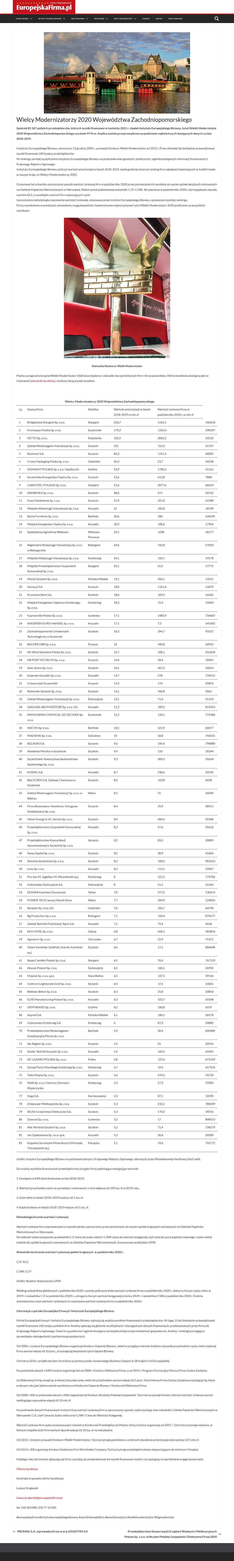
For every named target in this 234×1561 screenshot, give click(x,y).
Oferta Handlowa (175, 19)
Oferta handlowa (27, 1469)
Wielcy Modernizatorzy (123, 19)
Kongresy (146, 19)
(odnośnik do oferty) (42, 380)
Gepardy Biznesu (22, 19)
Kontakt (159, 19)
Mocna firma (99, 19)
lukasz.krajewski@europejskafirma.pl (39, 1497)
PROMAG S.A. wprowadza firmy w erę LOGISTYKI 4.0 (52, 1531)
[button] (31, 18)
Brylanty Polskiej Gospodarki (49, 19)
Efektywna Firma (77, 19)
